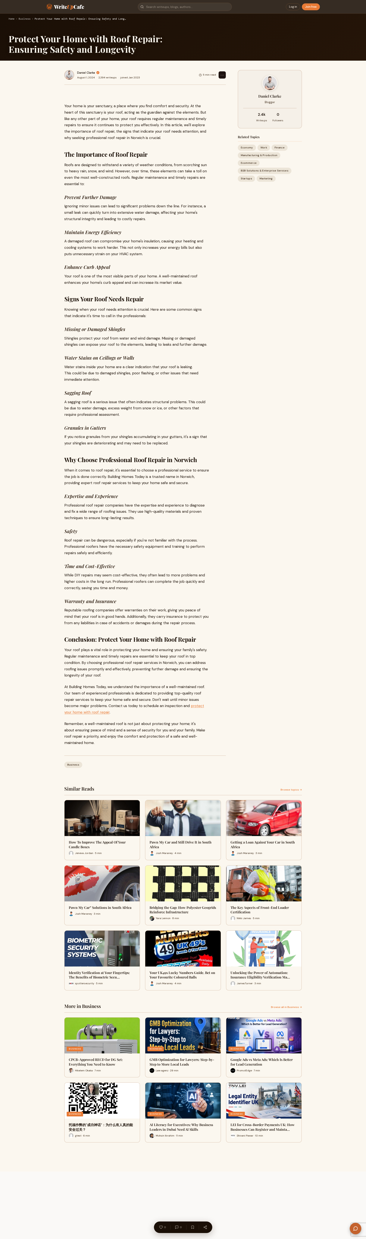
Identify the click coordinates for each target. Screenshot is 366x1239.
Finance (280, 147)
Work (263, 147)
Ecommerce (249, 163)
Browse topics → (291, 789)
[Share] (205, 1227)
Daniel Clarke (86, 73)
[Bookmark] (192, 1227)
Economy (247, 147)
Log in (293, 7)
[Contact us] (355, 1228)
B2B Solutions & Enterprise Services (265, 170)
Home (12, 19)
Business (25, 19)
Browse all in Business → (286, 1007)
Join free (311, 7)
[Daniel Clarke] (69, 75)
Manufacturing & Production (259, 155)
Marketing (266, 178)
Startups (246, 178)
